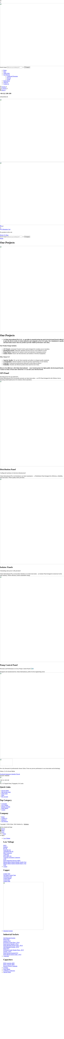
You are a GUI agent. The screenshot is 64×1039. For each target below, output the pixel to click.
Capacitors (4, 803)
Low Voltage (4, 805)
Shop (4, 71)
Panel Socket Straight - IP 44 (10, 944)
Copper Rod (6, 879)
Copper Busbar (7, 878)
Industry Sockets (5, 806)
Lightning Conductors (9, 970)
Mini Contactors (7, 853)
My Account (4, 796)
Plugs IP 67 (6, 948)
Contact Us (4, 818)
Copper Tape (6, 873)
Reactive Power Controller (10, 966)
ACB (4, 859)
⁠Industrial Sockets (8, 931)
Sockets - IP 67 (7, 951)
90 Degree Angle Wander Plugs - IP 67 (13, 950)
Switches (5, 967)
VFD (4, 865)
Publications (6, 81)
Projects (9, 78)
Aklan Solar (6, 73)
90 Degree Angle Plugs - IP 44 (11, 942)
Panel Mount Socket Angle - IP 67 (12, 954)
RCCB (5, 848)
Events (8, 79)
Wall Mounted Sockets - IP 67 (11, 947)
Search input (3, 67)
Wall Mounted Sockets (9, 938)
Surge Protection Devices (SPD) (11, 860)
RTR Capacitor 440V (9, 963)
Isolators (5, 847)
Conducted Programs (12, 76)
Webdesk (26, 824)
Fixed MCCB (7, 850)
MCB (4, 845)
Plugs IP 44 (6, 939)
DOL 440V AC (7, 856)
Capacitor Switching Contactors (11, 857)
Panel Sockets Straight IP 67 (10, 953)
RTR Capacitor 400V (9, 964)
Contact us (6, 84)
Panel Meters (4, 808)
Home (5, 70)
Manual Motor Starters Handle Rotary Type (14, 863)
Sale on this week (6, 792)
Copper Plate (6, 881)
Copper (3, 809)
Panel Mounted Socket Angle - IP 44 (13, 945)
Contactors (6, 854)
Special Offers (5, 790)
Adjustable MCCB (8, 851)
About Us (3, 820)
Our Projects (6, 75)
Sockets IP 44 (6, 941)
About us (5, 82)
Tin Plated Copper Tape (9, 875)
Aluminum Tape (7, 876)
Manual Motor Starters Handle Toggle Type (14, 862)
